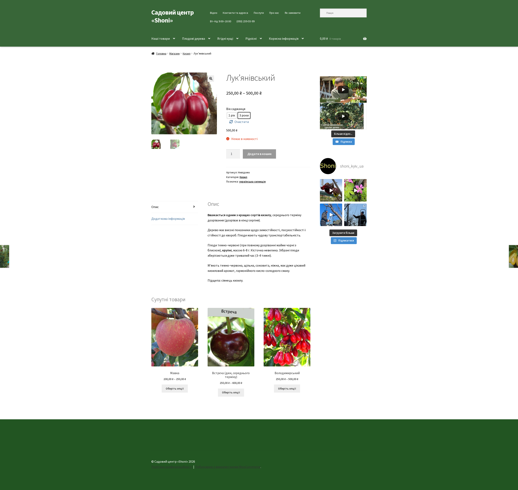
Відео (213, 13)
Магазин (174, 53)
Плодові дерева (193, 38)
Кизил (186, 53)
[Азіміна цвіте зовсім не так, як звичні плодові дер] (331, 190)
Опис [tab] (155, 207)
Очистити (242, 122)
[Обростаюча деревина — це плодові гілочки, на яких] (331, 215)
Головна (161, 53)
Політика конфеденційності (171, 467)
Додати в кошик (259, 154)
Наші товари (160, 38)
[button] (211, 78)
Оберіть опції (175, 388)
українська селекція (252, 181)
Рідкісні (251, 38)
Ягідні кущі (225, 38)
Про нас (274, 13)
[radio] (231, 115)
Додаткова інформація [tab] (168, 219)
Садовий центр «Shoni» (172, 16)
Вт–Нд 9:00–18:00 (220, 21)
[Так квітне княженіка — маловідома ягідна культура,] (355, 190)
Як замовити (292, 13)
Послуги (259, 13)
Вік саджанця (235, 109)
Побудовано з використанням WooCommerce (227, 467)
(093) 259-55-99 (246, 21)
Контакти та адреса (235, 13)
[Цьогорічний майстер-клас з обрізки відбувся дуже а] (355, 215)
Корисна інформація (283, 38)
